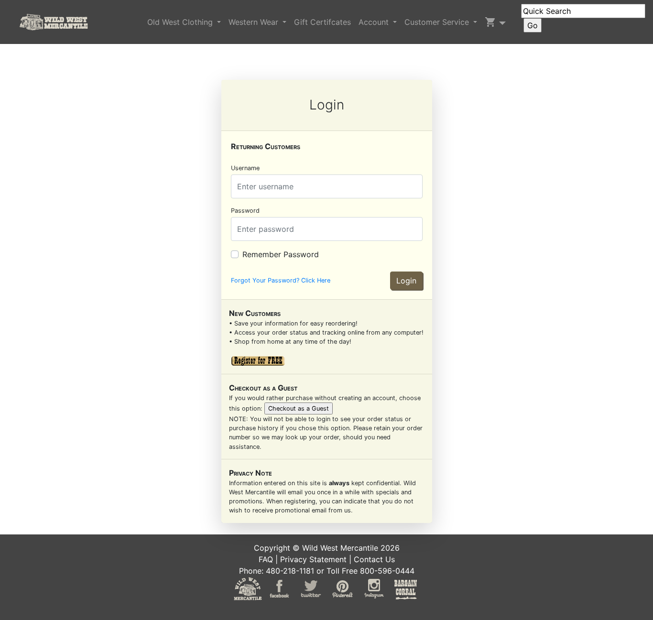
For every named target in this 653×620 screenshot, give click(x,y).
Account (375, 22)
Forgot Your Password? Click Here (280, 280)
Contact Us (374, 559)
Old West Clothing (181, 22)
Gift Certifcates (322, 22)
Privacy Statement (313, 559)
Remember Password (280, 254)
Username (245, 168)
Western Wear (255, 22)
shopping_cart (490, 22)
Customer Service (437, 22)
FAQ (266, 559)
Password (245, 210)
